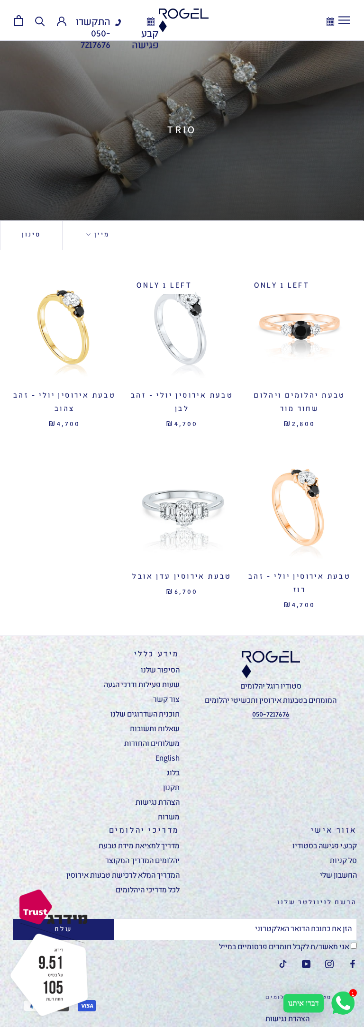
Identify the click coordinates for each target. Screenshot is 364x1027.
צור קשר (166, 700)
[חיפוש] (40, 21)
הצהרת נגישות (158, 803)
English (167, 758)
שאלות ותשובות (155, 729)
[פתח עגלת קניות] (18, 20)
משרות (169, 817)
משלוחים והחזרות (152, 744)
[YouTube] (306, 964)
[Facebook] (352, 964)
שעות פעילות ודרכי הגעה (142, 685)
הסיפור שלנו (160, 670)
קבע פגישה (145, 40)
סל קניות (343, 861)
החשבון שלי (338, 876)
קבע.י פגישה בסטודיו (324, 846)
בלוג (173, 773)
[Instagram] (329, 964)
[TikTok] (283, 964)
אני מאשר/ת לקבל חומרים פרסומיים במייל (285, 947)
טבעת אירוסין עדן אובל (181, 577)
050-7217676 (95, 39)
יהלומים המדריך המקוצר (142, 861)
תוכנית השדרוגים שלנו (145, 714)
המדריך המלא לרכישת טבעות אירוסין (123, 876)
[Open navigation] (344, 20)
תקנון (171, 788)
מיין (100, 235)
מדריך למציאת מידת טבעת (139, 846)
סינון (31, 235)
